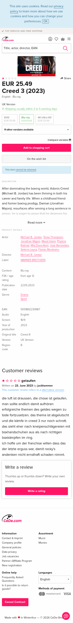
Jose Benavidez (59, 245)
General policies (11, 547)
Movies (43, 542)
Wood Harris (48, 241)
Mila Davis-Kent (39, 245)
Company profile (12, 542)
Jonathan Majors (30, 241)
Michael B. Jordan (31, 237)
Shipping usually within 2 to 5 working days (31, 109)
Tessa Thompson (53, 237)
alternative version (53, 390)
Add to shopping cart (36, 147)
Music (42, 538)
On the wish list (36, 159)
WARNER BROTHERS (33, 260)
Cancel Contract (15, 602)
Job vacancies (10, 556)
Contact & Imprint (12, 538)
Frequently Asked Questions (12, 579)
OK (45, 21)
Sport (24, 299)
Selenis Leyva (29, 249)
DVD (9, 119)
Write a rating (36, 491)
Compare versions (58, 140)
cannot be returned (26, 169)
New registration (12, 565)
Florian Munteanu (48, 249)
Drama (24, 294)
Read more (35, 223)
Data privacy (9, 552)
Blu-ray (26, 119)
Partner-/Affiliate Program (17, 561)
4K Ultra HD (44, 119)
